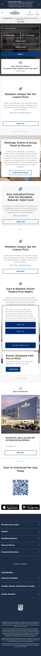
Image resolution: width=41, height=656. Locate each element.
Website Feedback (20, 564)
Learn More (20, 71)
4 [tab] (21, 131)
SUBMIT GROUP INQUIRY (20, 172)
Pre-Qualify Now (27, 6)
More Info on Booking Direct (20, 113)
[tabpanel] (20, 104)
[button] (2, 4)
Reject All (20, 331)
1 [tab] (13, 131)
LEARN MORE (20, 222)
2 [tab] (16, 131)
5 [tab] (24, 131)
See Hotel (20, 452)
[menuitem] (2, 13)
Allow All (20, 325)
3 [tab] (19, 131)
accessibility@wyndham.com (10, 631)
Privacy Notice (23, 626)
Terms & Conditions (20, 216)
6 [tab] (27, 131)
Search (20, 54)
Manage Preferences (20, 345)
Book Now (20, 123)
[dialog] (20, 328)
